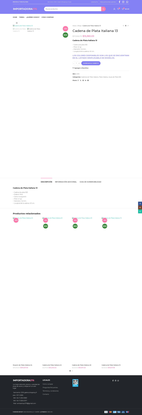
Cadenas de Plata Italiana (89, 77)
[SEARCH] (103, 9)
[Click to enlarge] (16, 22)
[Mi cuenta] (114, 9)
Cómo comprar (48, 384)
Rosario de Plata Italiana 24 (22, 365)
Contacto (46, 394)
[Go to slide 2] (72, 370)
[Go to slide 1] (70, 370)
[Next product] (128, 26)
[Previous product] (123, 26)
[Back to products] (126, 26)
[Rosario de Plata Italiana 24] (27, 290)
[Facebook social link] (78, 80)
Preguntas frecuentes (50, 387)
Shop (79, 26)
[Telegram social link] (88, 80)
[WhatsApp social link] (118, 380)
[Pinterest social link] (83, 80)
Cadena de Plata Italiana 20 (81, 365)
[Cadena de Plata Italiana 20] (86, 290)
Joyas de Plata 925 (114, 77)
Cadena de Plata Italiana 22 (52, 365)
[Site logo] (25, 9)
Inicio (74, 26)
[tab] (46, 181)
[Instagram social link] (115, 380)
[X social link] (80, 80)
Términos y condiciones (51, 391)
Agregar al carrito (91, 63)
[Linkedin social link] (85, 80)
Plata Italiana (103, 77)
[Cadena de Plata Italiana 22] (56, 290)
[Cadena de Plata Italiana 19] (115, 290)
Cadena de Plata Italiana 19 (111, 365)
